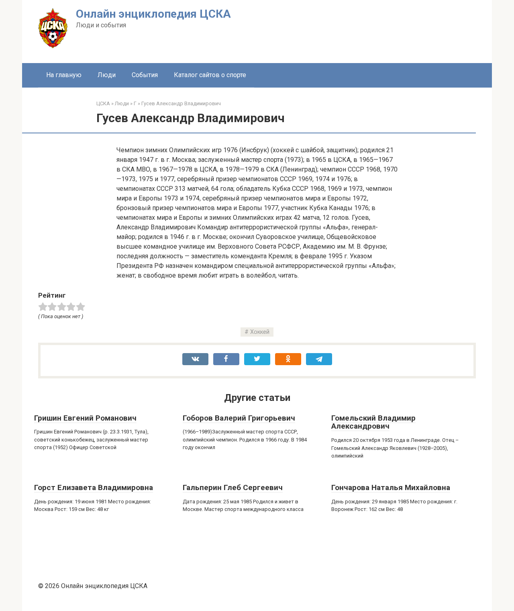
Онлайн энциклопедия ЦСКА (153, 13)
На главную (64, 75)
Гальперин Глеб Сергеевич (233, 487)
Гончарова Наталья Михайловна (390, 487)
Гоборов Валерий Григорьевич (239, 418)
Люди (107, 75)
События (145, 75)
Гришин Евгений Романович (85, 418)
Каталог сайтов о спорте (210, 75)
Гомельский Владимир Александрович (373, 422)
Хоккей (259, 332)
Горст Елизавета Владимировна (93, 487)
